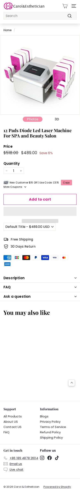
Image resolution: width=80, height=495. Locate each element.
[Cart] (65, 6)
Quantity (11, 163)
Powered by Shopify (57, 487)
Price (8, 146)
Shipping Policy (51, 437)
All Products (12, 416)
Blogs (44, 416)
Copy (66, 182)
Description (14, 277)
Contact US (12, 427)
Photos (32, 119)
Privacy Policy (50, 421)
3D (57, 119)
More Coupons (12, 187)
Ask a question (17, 296)
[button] (40, 211)
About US (10, 421)
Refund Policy (50, 432)
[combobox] (40, 16)
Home (7, 30)
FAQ (7, 287)
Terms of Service (53, 427)
